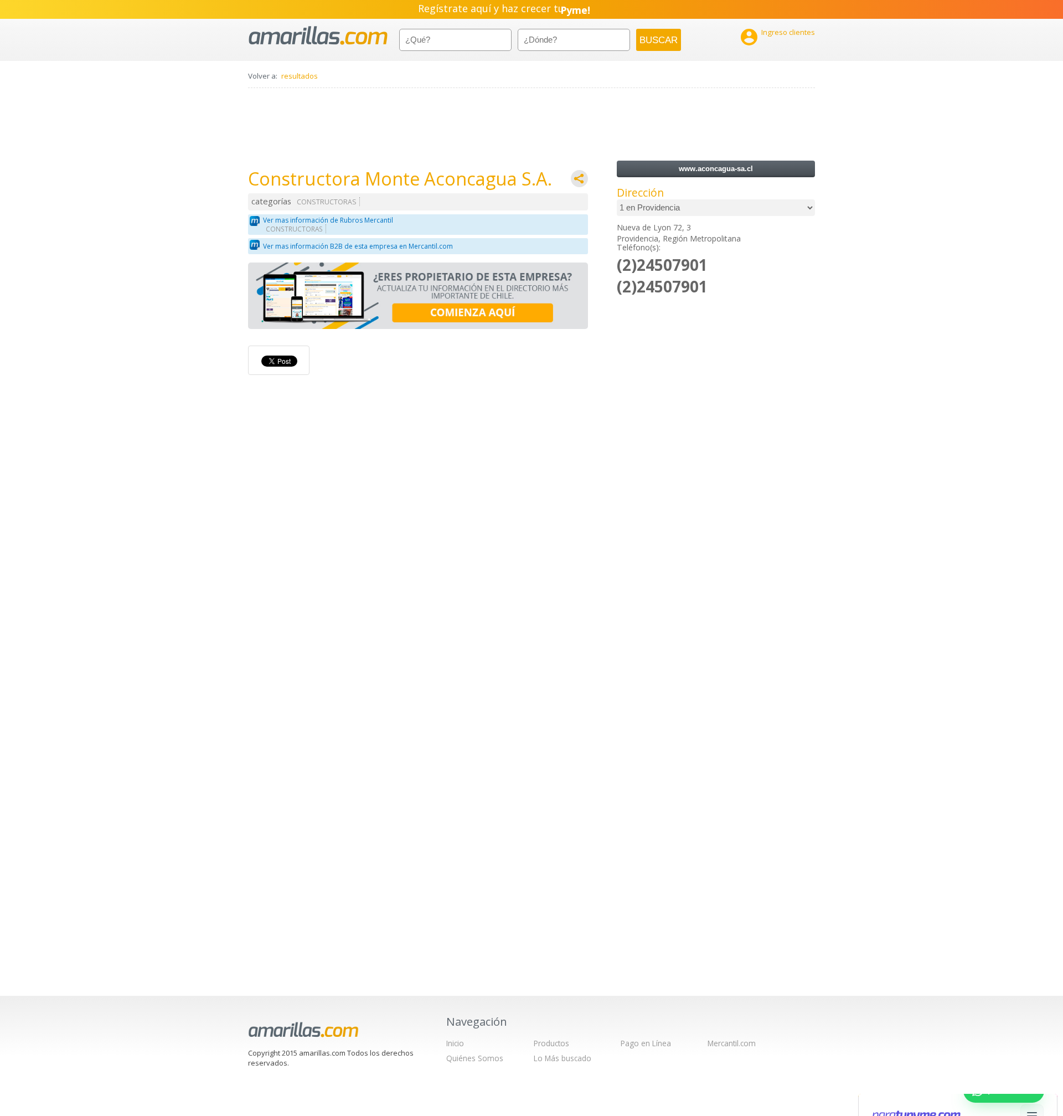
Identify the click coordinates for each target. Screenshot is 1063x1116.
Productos (551, 1043)
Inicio (455, 1043)
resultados (299, 76)
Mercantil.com (732, 1043)
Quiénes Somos (474, 1058)
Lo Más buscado (562, 1058)
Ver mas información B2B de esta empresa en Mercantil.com (358, 246)
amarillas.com (318, 36)
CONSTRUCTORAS (327, 202)
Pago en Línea (646, 1043)
